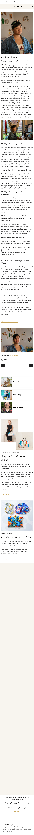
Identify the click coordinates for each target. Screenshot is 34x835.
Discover (5, 559)
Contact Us (6, 494)
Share (5, 360)
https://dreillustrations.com (9, 322)
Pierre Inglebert (14, 356)
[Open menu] (1, 6)
